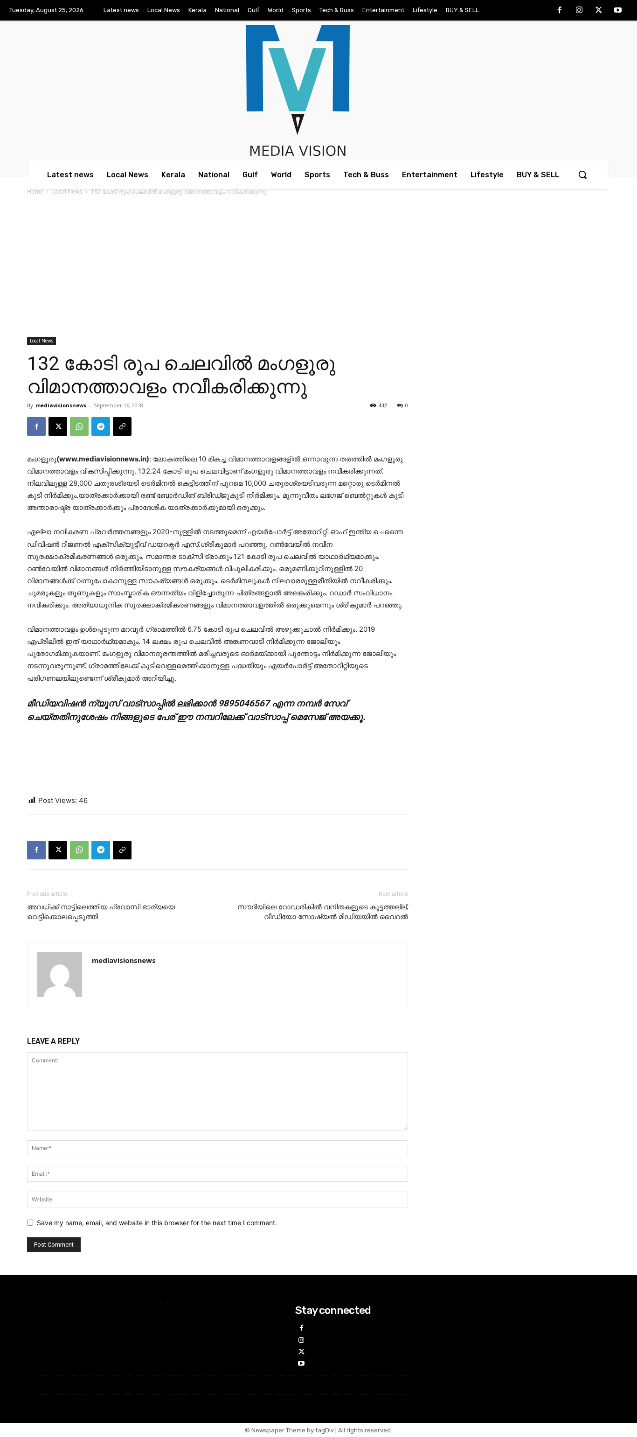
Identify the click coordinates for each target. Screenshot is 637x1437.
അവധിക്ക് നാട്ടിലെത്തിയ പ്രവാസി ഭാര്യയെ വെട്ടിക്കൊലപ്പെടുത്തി (101, 912)
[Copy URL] (122, 426)
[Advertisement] (318, 267)
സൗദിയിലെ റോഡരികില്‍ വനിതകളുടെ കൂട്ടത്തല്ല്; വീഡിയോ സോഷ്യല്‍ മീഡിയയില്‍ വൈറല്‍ (322, 912)
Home (35, 191)
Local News (67, 191)
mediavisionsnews (60, 405)
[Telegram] (100, 426)
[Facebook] (560, 11)
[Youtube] (618, 11)
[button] (582, 174)
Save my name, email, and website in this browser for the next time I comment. (157, 1223)
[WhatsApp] (79, 426)
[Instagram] (579, 11)
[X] (599, 11)
